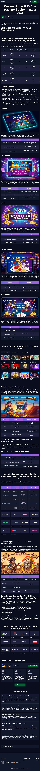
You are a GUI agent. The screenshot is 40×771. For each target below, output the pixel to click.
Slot (34, 352)
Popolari (4, 352)
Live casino (14, 352)
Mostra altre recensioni (20, 684)
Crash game (24, 352)
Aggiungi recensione (33, 665)
